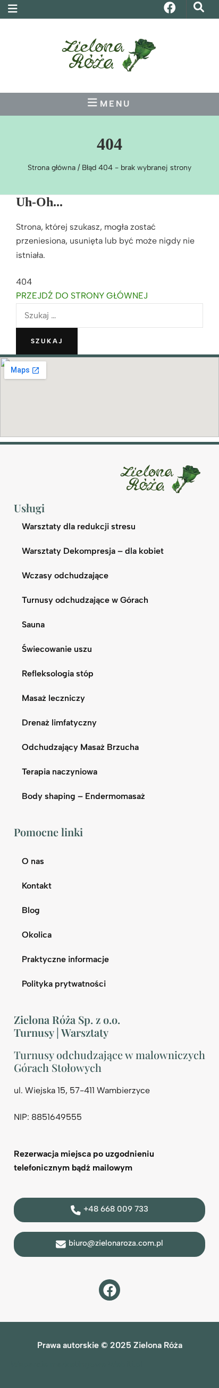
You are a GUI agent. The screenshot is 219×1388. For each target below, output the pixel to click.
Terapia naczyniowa (59, 771)
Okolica (37, 935)
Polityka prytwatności (64, 984)
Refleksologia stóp (58, 673)
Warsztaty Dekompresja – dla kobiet (93, 551)
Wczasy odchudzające (65, 575)
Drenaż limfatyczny (59, 722)
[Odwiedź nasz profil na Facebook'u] (109, 1290)
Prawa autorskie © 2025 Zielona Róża (109, 1345)
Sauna (33, 624)
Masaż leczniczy (53, 698)
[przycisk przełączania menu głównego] (109, 102)
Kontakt (37, 886)
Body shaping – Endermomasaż (83, 796)
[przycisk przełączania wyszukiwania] (198, 7)
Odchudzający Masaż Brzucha (80, 747)
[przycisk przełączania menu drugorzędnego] (13, 8)
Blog (31, 910)
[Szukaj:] (109, 315)
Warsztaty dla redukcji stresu (79, 526)
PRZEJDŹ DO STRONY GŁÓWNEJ (82, 295)
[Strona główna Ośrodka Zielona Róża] (162, 478)
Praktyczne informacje (65, 959)
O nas (33, 861)
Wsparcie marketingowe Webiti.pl (77, 1364)
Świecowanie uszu (57, 649)
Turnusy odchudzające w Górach (85, 600)
